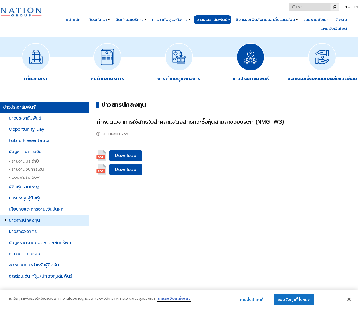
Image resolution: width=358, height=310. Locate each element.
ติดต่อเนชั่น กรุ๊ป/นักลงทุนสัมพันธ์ (40, 276)
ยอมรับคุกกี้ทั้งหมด (293, 299)
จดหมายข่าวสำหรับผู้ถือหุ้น (34, 265)
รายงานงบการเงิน (27, 169)
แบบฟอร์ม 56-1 (26, 177)
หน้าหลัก (73, 19)
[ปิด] (349, 299)
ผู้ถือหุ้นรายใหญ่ (24, 186)
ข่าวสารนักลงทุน (24, 220)
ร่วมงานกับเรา (315, 19)
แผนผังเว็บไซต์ (334, 28)
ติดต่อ (341, 19)
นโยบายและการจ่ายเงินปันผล (36, 209)
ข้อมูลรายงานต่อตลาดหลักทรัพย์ (40, 242)
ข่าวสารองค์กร (23, 231)
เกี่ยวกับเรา (97, 19)
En (356, 7)
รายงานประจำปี (25, 161)
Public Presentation (30, 140)
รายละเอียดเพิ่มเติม (174, 298)
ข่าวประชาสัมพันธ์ (211, 19)
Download (125, 155)
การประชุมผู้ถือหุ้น (25, 198)
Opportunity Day (26, 129)
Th (347, 7)
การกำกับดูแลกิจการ (170, 19)
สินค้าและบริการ (130, 19)
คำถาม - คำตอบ (24, 254)
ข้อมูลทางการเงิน (25, 151)
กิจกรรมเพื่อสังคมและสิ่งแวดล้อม (265, 19)
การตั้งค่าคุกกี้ (251, 299)
